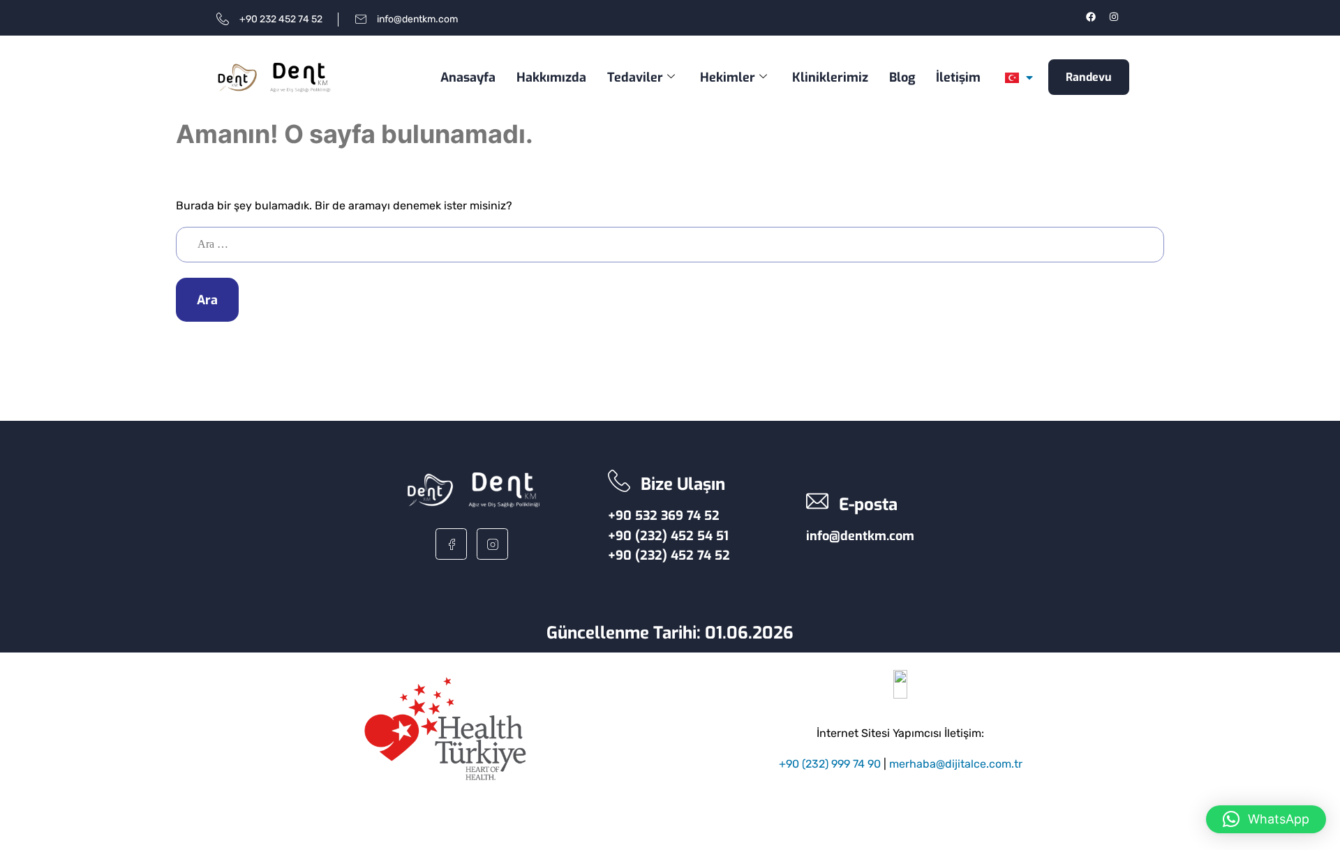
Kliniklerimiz (830, 77)
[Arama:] (670, 244)
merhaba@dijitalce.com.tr (955, 763)
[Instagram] (1114, 17)
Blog (902, 77)
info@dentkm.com (860, 536)
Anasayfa (468, 77)
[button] (1266, 819)
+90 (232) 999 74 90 (830, 763)
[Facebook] (1091, 17)
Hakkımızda (551, 77)
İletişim (958, 77)
